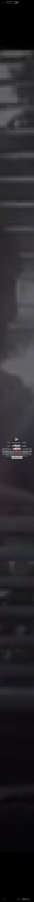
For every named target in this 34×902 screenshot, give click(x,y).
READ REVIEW (17, 457)
